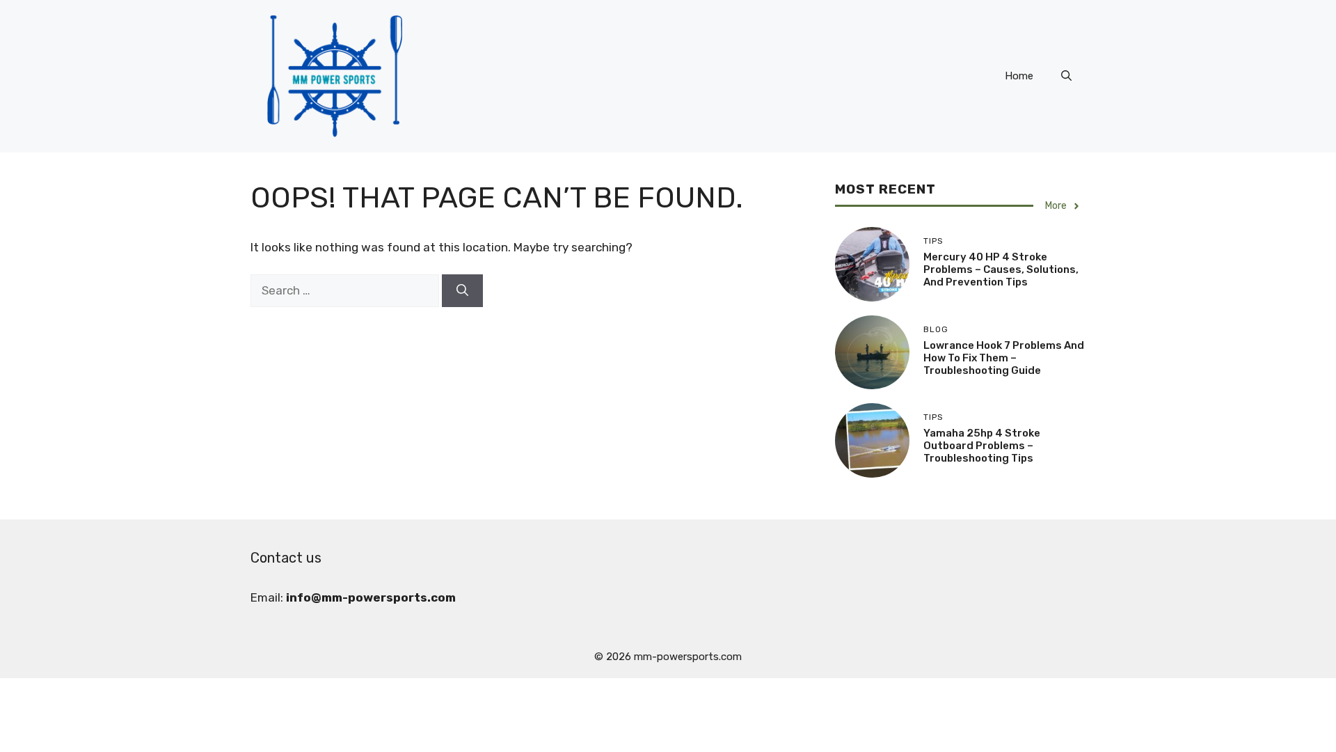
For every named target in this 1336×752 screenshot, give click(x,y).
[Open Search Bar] (1066, 76)
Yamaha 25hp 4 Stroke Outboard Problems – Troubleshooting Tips (981, 445)
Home (1019, 76)
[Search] (462, 291)
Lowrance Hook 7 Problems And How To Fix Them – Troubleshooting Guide (1003, 358)
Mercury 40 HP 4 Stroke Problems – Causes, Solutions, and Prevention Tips (1001, 269)
